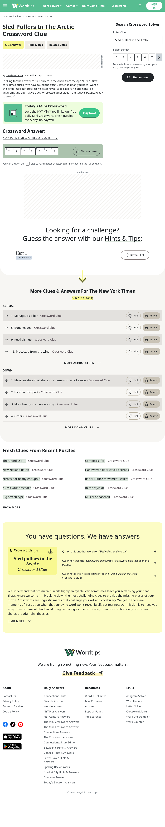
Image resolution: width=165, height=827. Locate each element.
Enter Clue (119, 32)
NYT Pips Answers (55, 711)
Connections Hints (55, 696)
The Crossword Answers (58, 737)
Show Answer (89, 151)
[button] (82, 255)
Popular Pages (94, 711)
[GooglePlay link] (21, 746)
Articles (89, 706)
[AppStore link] (21, 736)
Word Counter (135, 722)
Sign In (154, 6)
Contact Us (9, 696)
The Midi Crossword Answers (61, 727)
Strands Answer (53, 701)
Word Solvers (51, 6)
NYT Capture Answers (57, 716)
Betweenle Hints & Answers (60, 747)
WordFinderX (134, 701)
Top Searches (93, 716)
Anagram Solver (136, 696)
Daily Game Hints (93, 6)
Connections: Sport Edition (60, 742)
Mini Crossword (94, 701)
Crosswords (119, 6)
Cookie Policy (11, 711)
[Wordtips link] (23, 6)
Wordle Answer (53, 706)
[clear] (158, 40)
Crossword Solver (12, 16)
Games (70, 6)
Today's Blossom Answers (59, 782)
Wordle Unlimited (96, 696)
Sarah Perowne (14, 75)
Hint (135, 315)
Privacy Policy (11, 701)
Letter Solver (134, 706)
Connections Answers (57, 732)
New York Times (34, 16)
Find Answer (141, 77)
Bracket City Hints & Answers (61, 772)
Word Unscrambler (138, 716)
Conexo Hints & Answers (59, 753)
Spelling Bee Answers (57, 767)
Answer (154, 315)
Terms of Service (13, 706)
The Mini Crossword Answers (61, 722)
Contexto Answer (54, 777)
